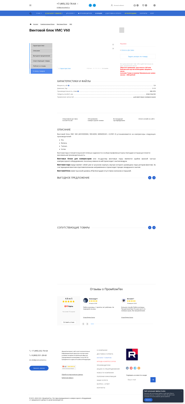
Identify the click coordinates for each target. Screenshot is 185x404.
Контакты (101, 388)
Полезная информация (106, 376)
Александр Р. (93, 299)
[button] (83, 323)
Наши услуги (102, 380)
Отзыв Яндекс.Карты (89, 317)
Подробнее (106, 222)
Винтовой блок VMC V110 (66, 210)
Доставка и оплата (105, 354)
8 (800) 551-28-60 (39, 355)
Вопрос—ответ (103, 384)
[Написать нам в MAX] (94, 5)
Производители (103, 365)
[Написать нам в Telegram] (90, 5)
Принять (148, 400)
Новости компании (105, 373)
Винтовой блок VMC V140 (66, 260)
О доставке (41, 98)
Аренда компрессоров (106, 361)
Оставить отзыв (68, 322)
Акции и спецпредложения (108, 369)
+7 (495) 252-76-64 (66, 3)
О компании (102, 350)
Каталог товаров (104, 358)
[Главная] (30, 24)
